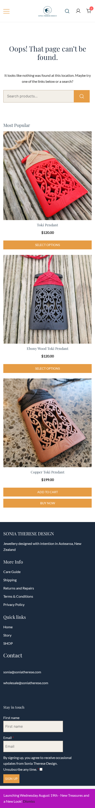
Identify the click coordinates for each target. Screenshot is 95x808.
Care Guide (12, 572)
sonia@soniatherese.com (22, 672)
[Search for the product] (82, 96)
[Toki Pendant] (47, 175)
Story (7, 635)
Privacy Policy (14, 604)
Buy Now (47, 503)
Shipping (10, 580)
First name (11, 717)
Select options (47, 245)
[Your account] (78, 11)
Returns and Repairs (18, 588)
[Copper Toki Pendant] (47, 422)
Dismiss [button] (29, 801)
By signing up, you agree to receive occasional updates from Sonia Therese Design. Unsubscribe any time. (37, 763)
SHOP (8, 643)
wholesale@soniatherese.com (25, 683)
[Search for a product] (67, 11)
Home (8, 627)
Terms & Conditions (18, 596)
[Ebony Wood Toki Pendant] (47, 299)
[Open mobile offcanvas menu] (6, 11)
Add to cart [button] (47, 492)
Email (8, 737)
